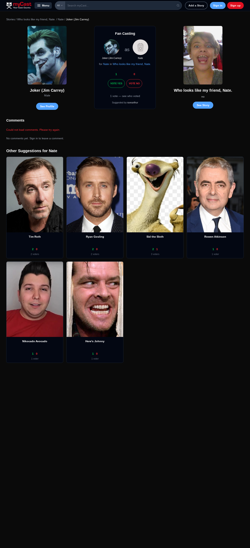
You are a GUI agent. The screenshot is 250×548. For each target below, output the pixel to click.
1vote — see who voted (125, 96)
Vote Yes (116, 83)
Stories (10, 19)
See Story (203, 105)
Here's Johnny (94, 341)
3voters (155, 254)
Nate (61, 19)
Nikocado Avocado (34, 341)
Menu (45, 5)
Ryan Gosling (95, 236)
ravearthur (132, 102)
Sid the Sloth (155, 236)
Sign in (217, 5)
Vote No (134, 83)
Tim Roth (35, 236)
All (58, 5)
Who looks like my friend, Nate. (36, 19)
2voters (35, 254)
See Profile (47, 106)
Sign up (235, 5)
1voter (215, 254)
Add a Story (196, 5)
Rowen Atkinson (215, 236)
